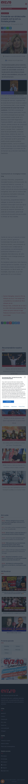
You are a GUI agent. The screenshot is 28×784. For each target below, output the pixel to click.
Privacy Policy (22, 406)
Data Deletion (6, 406)
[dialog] (14, 392)
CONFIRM (8, 401)
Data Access (14, 406)
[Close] (25, 377)
